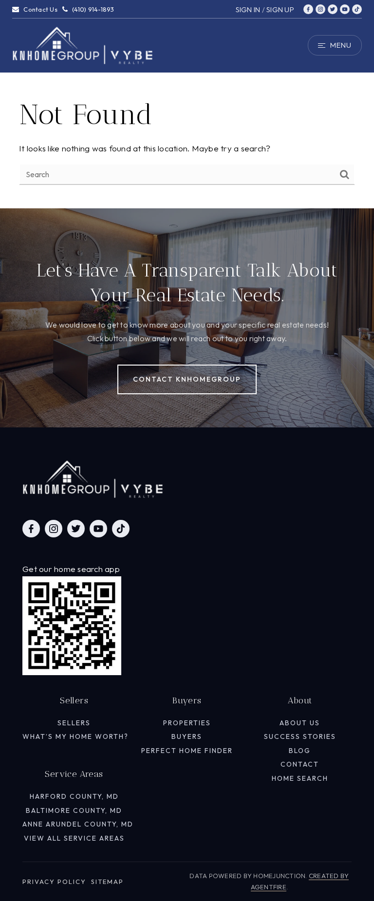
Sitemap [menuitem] (107, 881)
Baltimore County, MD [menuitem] (74, 810)
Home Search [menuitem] (300, 778)
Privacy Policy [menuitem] (54, 881)
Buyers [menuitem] (186, 736)
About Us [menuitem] (300, 722)
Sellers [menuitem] (74, 722)
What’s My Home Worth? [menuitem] (75, 736)
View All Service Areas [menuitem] (74, 838)
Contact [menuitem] (299, 764)
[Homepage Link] (82, 44)
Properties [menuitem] (187, 722)
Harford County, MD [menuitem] (74, 796)
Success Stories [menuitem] (300, 736)
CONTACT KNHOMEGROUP (187, 379)
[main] (187, 104)
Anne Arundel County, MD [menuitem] (77, 824)
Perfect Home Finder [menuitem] (187, 750)
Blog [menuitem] (300, 750)
